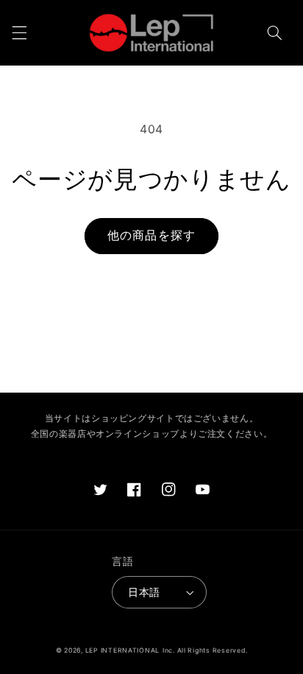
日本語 (144, 592)
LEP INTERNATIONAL (122, 650)
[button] (19, 32)
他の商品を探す (151, 235)
